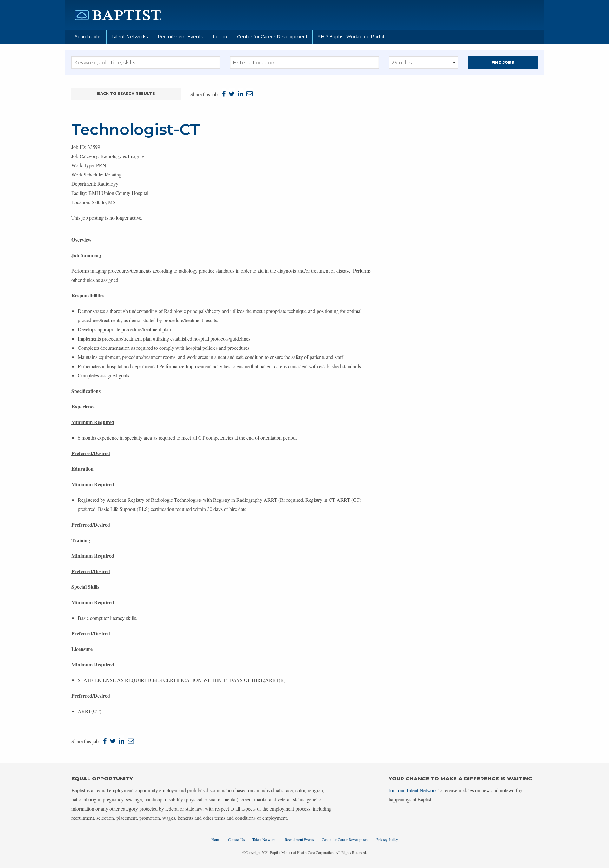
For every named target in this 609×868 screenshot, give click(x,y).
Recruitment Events (180, 37)
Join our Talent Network (413, 790)
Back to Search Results (126, 93)
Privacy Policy (387, 839)
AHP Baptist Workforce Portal (351, 37)
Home (215, 839)
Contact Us (236, 839)
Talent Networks (129, 37)
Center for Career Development (272, 37)
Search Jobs (88, 37)
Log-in (220, 37)
